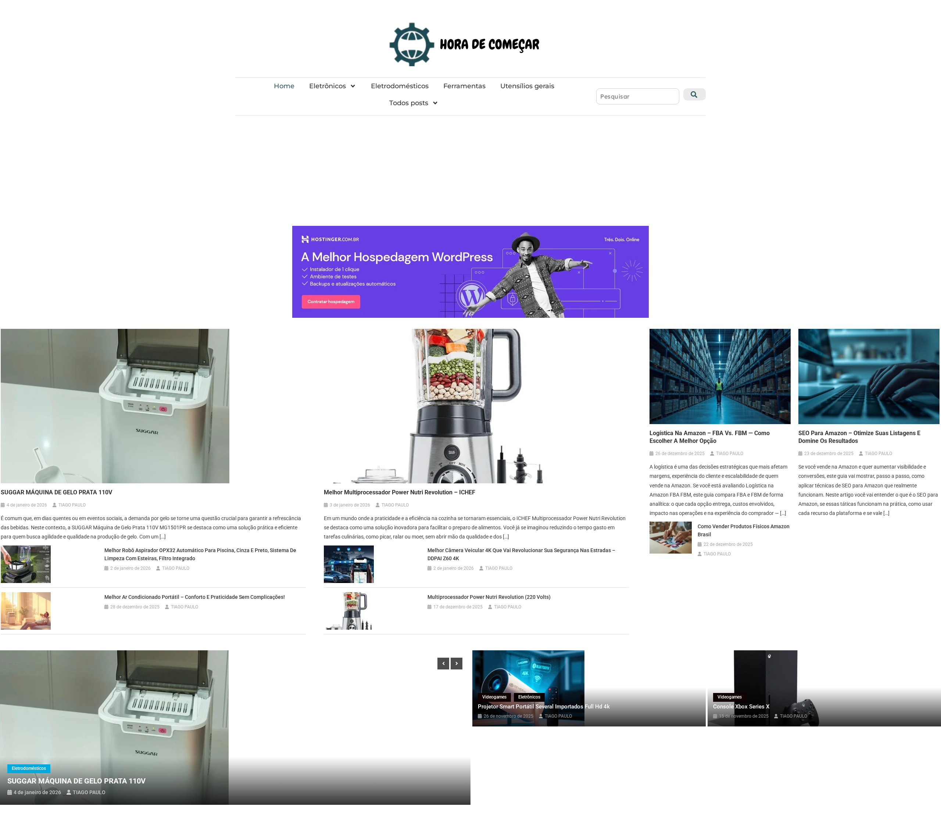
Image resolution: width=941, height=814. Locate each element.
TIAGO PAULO (72, 505)
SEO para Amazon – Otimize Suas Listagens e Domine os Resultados (859, 437)
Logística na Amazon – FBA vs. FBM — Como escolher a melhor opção (710, 437)
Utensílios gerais (527, 86)
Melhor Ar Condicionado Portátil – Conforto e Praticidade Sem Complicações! (194, 597)
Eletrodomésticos (400, 86)
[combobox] (637, 96)
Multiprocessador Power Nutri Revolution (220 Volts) (489, 597)
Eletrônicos (327, 86)
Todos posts (408, 103)
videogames (494, 697)
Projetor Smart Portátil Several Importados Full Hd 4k (544, 706)
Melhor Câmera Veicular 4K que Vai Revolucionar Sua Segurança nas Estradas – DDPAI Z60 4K (521, 554)
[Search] (694, 94)
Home (284, 86)
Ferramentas (464, 86)
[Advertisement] (470, 170)
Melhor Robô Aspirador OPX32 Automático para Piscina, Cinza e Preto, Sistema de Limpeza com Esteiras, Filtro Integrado (200, 554)
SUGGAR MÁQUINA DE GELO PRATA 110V (56, 492)
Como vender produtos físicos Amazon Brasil (744, 530)
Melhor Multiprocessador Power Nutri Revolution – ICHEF (399, 492)
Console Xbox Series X (741, 706)
